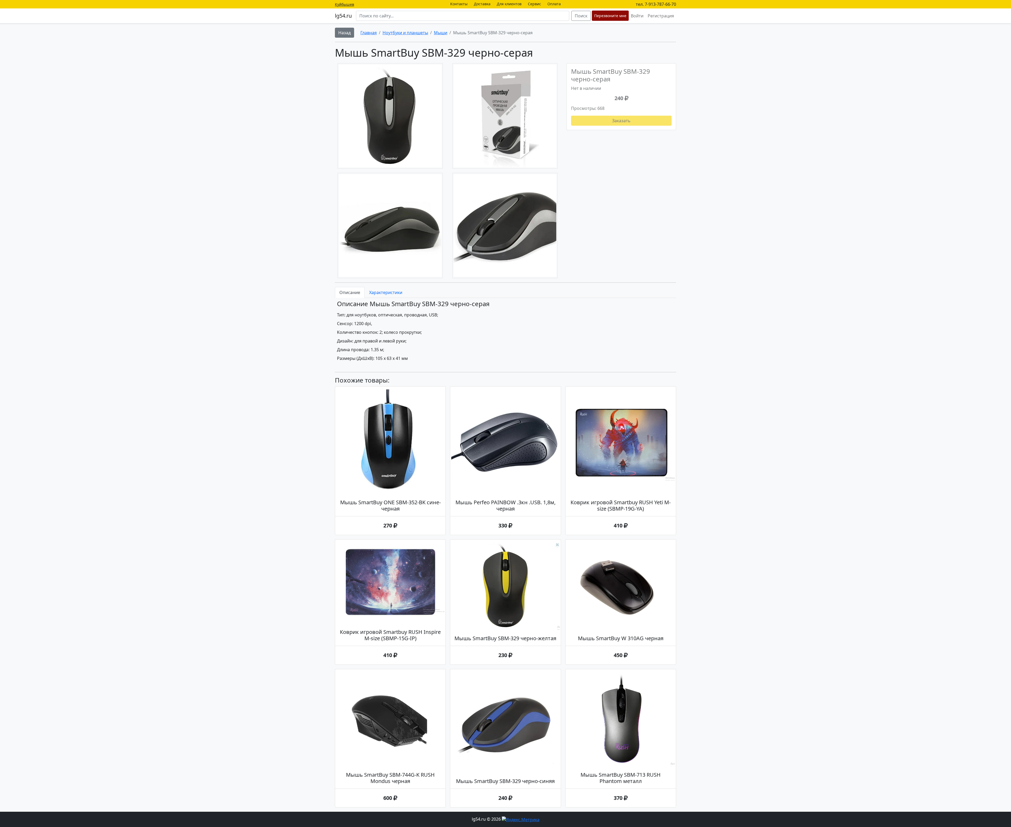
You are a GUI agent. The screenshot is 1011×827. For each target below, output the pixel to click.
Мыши (440, 33)
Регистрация (661, 16)
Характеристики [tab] (385, 292)
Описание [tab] (349, 292)
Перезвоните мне (610, 15)
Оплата (554, 3)
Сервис (534, 3)
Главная (368, 33)
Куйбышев (344, 4)
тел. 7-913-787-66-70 (656, 4)
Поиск (581, 16)
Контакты (459, 3)
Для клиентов (509, 3)
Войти (637, 16)
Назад (344, 33)
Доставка (482, 3)
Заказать (621, 121)
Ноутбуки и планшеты (405, 33)
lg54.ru (343, 15)
